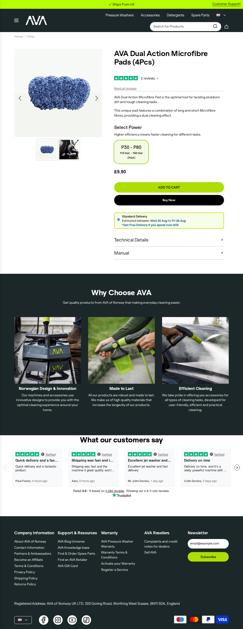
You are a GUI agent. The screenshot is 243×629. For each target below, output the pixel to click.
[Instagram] (58, 620)
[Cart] (226, 26)
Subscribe (208, 557)
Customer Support (226, 4)
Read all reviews (125, 88)
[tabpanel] (58, 93)
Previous (20, 98)
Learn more (47, 418)
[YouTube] (72, 620)
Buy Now (169, 200)
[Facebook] (43, 620)
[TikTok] (86, 620)
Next (96, 98)
